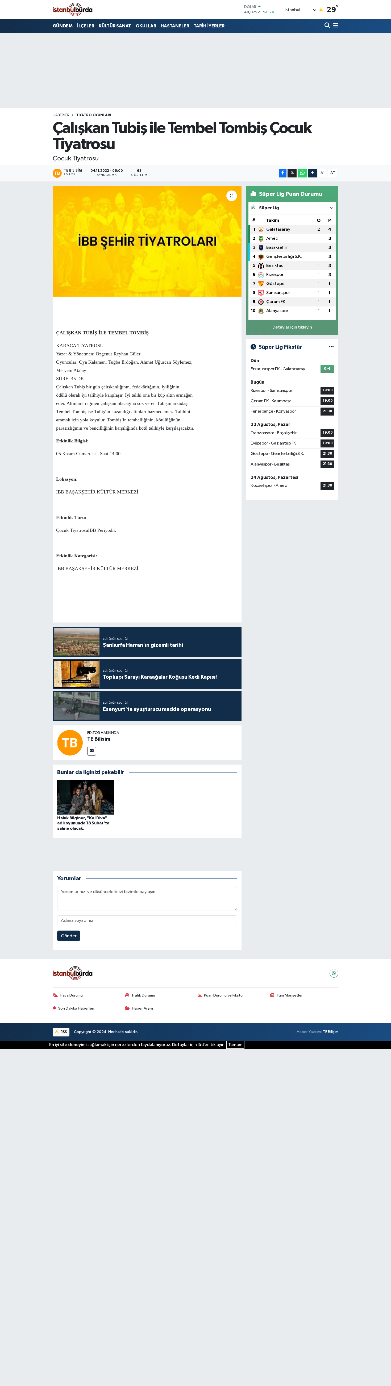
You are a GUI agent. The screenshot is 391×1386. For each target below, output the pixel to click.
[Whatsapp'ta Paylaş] (302, 173)
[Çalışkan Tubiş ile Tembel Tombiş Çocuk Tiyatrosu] (147, 241)
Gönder (69, 936)
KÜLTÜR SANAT (115, 26)
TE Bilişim (330, 1032)
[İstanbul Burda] (73, 9)
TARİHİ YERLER (209, 26)
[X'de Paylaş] (292, 173)
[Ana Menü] (335, 26)
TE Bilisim (98, 739)
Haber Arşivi (142, 1008)
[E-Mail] (91, 751)
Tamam (235, 1045)
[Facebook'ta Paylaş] (282, 173)
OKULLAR (146, 26)
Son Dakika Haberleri (76, 1008)
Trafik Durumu (143, 995)
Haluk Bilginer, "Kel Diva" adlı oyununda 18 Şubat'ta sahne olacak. (83, 823)
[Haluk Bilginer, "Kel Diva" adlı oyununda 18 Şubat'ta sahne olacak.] (85, 797)
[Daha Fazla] (312, 173)
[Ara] (328, 26)
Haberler (61, 115)
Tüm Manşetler (290, 995)
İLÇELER (85, 26)
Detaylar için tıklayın (292, 327)
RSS (63, 1032)
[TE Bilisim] (70, 742)
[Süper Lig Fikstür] (331, 347)
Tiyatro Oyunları (93, 115)
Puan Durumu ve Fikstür (224, 995)
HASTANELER (175, 26)
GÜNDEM (63, 26)
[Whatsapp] (334, 973)
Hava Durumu (71, 995)
